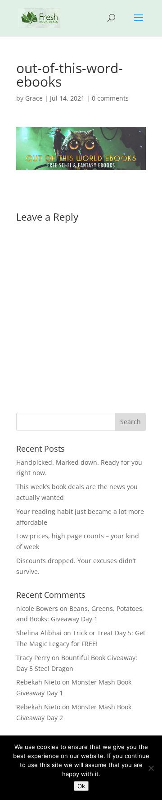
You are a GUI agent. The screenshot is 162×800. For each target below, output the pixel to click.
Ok (81, 786)
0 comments (110, 98)
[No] (150, 767)
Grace (34, 98)
